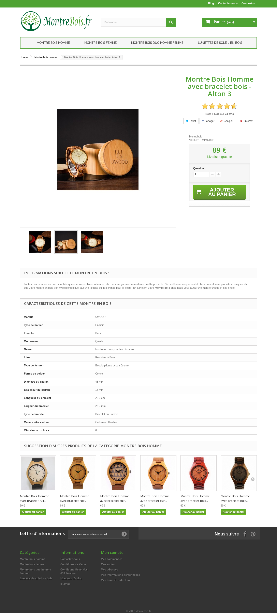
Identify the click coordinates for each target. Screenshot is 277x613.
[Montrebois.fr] (57, 21)
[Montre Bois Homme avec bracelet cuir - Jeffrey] (78, 473)
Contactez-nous (228, 3)
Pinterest (247, 120)
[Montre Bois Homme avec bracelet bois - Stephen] (239, 473)
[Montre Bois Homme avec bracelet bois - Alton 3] (40, 242)
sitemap (65, 583)
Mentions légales (71, 578)
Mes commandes (111, 559)
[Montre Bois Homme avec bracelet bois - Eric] (198, 473)
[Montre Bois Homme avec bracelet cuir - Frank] (118, 473)
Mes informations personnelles (120, 574)
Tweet (192, 120)
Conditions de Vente (73, 564)
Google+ (228, 120)
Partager (209, 120)
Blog (211, 3)
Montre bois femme (100, 43)
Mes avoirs (108, 564)
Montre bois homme (53, 43)
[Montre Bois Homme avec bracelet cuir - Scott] (158, 473)
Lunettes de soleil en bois (220, 43)
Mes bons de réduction (115, 580)
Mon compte (112, 552)
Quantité (198, 168)
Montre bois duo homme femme (157, 43)
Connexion (248, 3)
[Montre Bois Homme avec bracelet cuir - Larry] (38, 473)
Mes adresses (109, 569)
